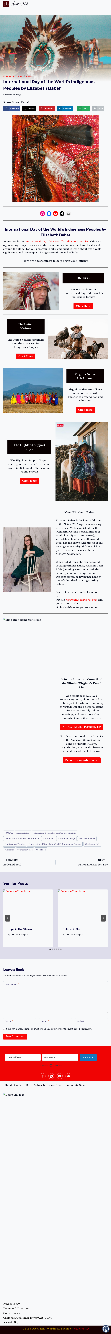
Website (81, 1021)
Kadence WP (81, 1328)
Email (44, 1021)
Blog (28, 76)
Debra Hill (48, 838)
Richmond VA (92, 844)
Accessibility (23, 833)
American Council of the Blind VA (21, 838)
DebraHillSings (14, 95)
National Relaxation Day (93, 862)
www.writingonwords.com (81, 599)
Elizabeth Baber (13, 76)
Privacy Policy (11, 1303)
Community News (74, 1085)
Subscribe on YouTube (47, 1085)
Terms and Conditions (17, 1308)
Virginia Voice (25, 850)
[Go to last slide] (7, 918)
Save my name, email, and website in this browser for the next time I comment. (49, 1029)
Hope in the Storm (20, 929)
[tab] (50, 949)
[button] (106, 1329)
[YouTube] (60, 1076)
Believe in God (72, 929)
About (8, 1085)
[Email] (68, 1076)
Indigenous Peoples (14, 844)
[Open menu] (105, 4)
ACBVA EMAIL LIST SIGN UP (82, 727)
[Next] (103, 918)
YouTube (41, 850)
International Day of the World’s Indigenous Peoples (56, 241)
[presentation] (28, 906)
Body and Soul (12, 862)
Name (8, 1021)
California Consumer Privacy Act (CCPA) (27, 1317)
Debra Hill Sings (66, 838)
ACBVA (8, 833)
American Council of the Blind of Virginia (54, 833)
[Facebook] (42, 1076)
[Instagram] (51, 1076)
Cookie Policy (11, 1313)
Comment (11, 984)
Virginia (9, 850)
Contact (19, 1085)
